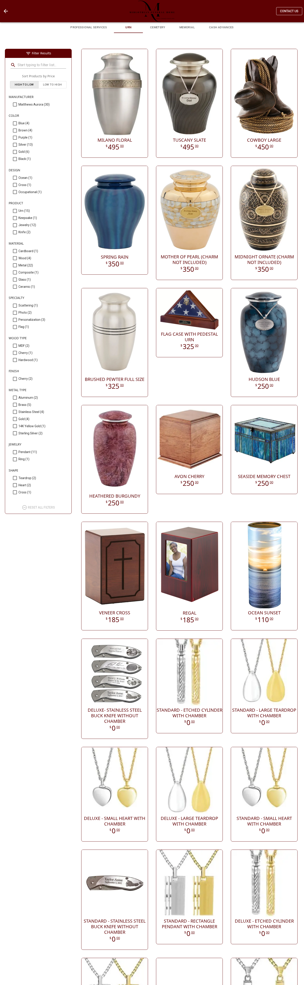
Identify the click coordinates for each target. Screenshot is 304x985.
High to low (24, 84)
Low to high (52, 84)
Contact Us (289, 11)
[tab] (88, 26)
